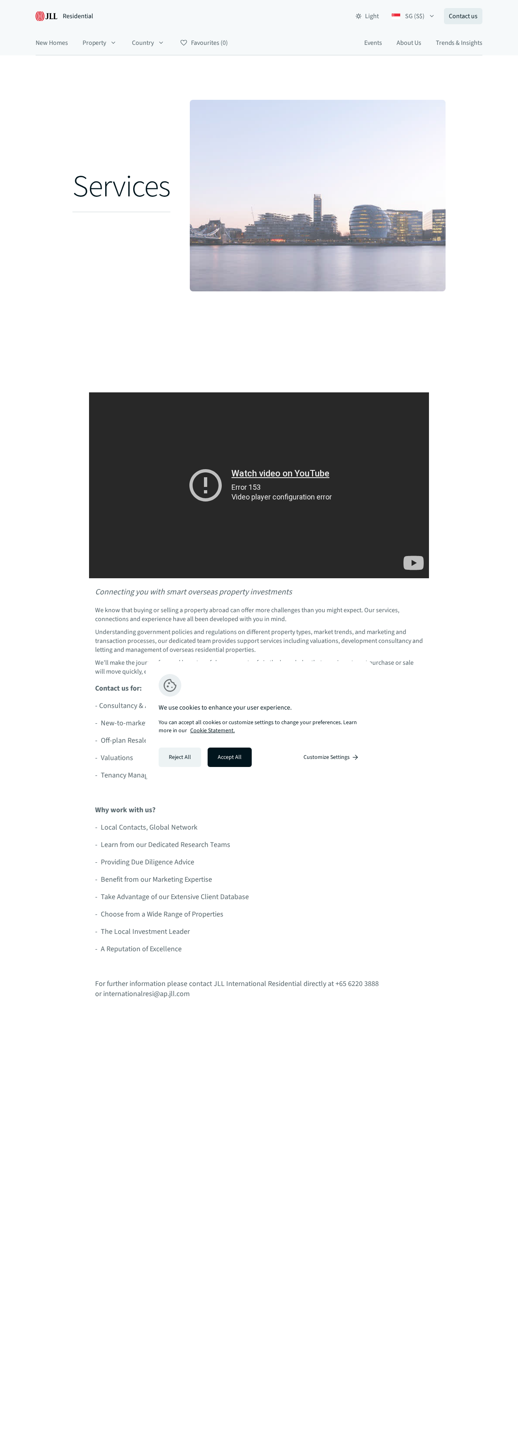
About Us (409, 42)
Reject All (180, 757)
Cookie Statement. (212, 731)
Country (143, 42)
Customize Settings (327, 757)
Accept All (230, 757)
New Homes (52, 42)
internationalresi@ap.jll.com (146, 994)
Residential (78, 16)
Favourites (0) (209, 42)
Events (373, 42)
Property (94, 42)
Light (372, 16)
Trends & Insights (459, 42)
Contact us (463, 16)
